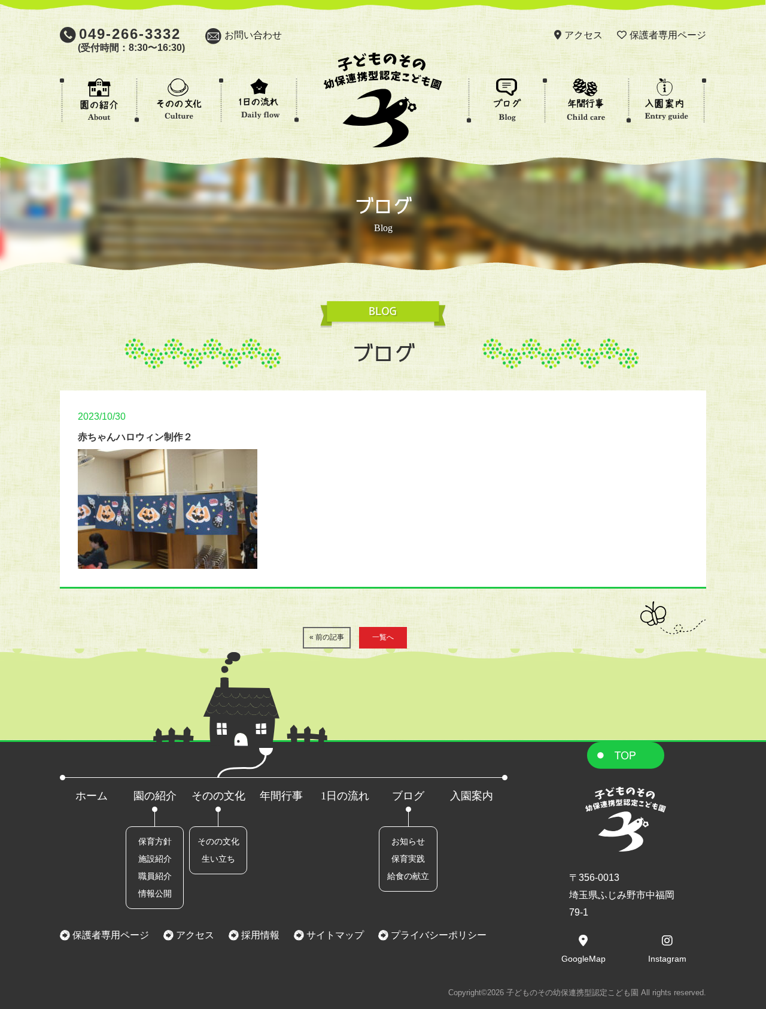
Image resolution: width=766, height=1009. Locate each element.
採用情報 (259, 935)
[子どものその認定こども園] (383, 139)
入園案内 (471, 796)
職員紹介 (155, 876)
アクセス (583, 35)
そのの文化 (218, 796)
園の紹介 (155, 796)
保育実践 (408, 858)
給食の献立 (408, 876)
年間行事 (281, 796)
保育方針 (155, 841)
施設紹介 (155, 858)
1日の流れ (345, 796)
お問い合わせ (253, 35)
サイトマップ (334, 935)
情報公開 (155, 893)
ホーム (91, 796)
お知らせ (408, 841)
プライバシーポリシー (437, 935)
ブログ (408, 796)
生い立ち (218, 858)
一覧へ (383, 637)
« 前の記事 (326, 637)
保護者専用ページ (668, 35)
